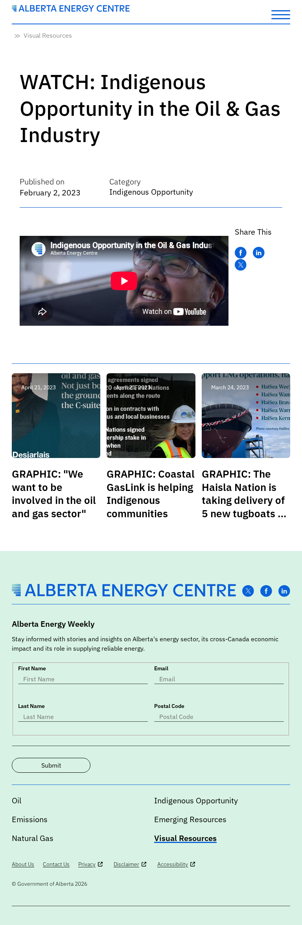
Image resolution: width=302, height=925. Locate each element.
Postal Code (169, 706)
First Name (32, 668)
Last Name (31, 706)
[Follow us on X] (248, 591)
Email (161, 668)
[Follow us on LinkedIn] (284, 591)
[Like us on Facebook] (266, 591)
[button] (280, 14)
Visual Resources (48, 35)
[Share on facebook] (241, 253)
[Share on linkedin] (259, 253)
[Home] (71, 9)
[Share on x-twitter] (241, 265)
